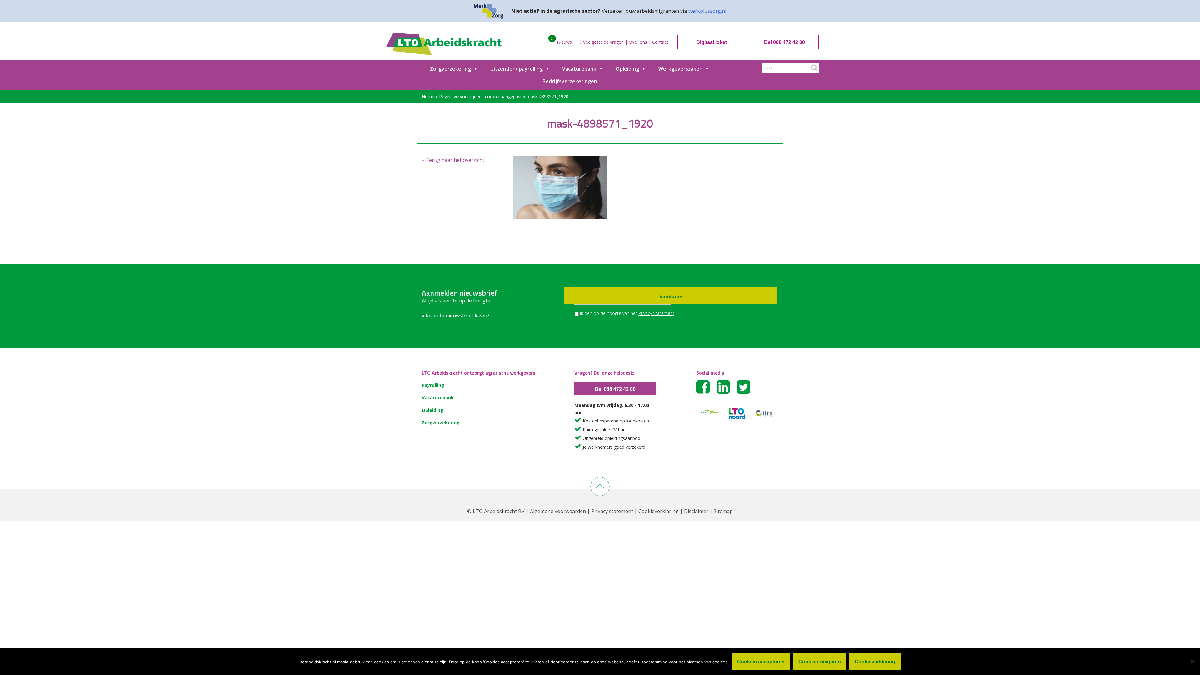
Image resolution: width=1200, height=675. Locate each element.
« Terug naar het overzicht (453, 160)
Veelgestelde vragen (603, 42)
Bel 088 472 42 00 (784, 42)
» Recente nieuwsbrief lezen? (455, 315)
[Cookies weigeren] (1192, 661)
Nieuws (564, 42)
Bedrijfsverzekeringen (569, 81)
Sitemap (723, 511)
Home (428, 96)
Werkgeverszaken (680, 68)
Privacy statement (612, 511)
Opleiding (627, 68)
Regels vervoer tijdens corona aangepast (480, 96)
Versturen (670, 296)
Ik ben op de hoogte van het (627, 313)
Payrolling (433, 385)
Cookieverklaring (658, 511)
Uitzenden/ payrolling (516, 68)
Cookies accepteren (761, 661)
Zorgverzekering (450, 68)
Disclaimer (696, 511)
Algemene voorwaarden (558, 511)
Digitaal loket (711, 42)
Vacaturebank (579, 68)
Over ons (638, 42)
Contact (660, 42)
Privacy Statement (656, 313)
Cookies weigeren (819, 661)
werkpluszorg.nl (707, 11)
